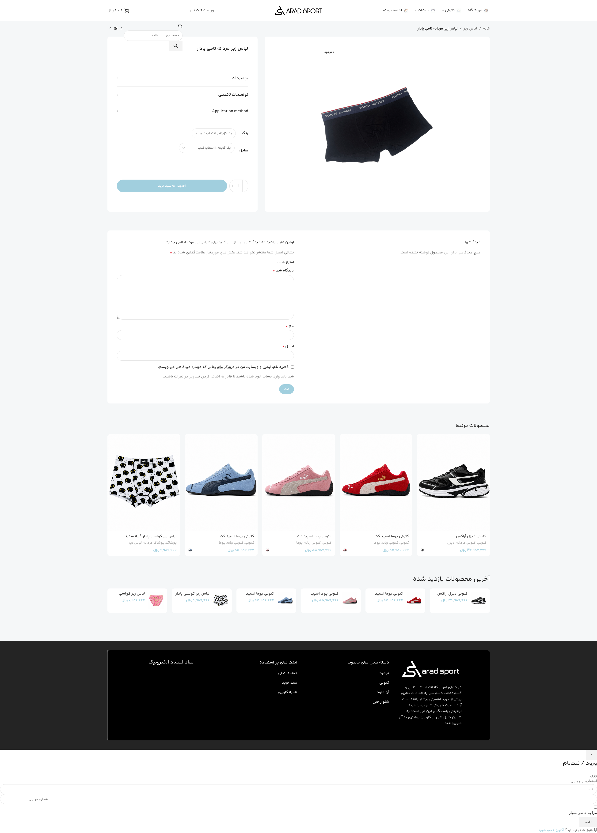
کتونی (481, 543)
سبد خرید (289, 683)
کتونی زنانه (390, 543)
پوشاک (171, 543)
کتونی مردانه (465, 543)
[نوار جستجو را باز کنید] (180, 27)
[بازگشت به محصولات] (116, 28)
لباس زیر (470, 29)
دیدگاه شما (283, 271)
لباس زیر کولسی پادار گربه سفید (151, 536)
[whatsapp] (586, 811)
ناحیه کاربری (287, 692)
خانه (486, 29)
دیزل (451, 543)
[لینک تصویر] (429, 670)
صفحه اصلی (287, 673)
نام (290, 326)
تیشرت (384, 673)
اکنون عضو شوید (551, 830)
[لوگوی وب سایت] (298, 11)
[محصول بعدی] (110, 28)
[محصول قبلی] (121, 28)
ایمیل (288, 346)
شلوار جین (381, 702)
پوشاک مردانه (153, 543)
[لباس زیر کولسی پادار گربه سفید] (143, 482)
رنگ (245, 133)
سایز (244, 151)
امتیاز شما (286, 262)
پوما (377, 543)
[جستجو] (176, 46)
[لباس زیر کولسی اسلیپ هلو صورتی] (156, 600)
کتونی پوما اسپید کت (392, 536)
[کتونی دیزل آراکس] (453, 482)
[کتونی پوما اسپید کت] (376, 482)
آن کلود (383, 692)
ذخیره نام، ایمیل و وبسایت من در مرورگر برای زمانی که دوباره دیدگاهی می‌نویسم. (223, 367)
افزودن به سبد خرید (172, 185)
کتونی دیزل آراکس (471, 536)
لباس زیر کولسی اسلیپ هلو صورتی (130, 596)
